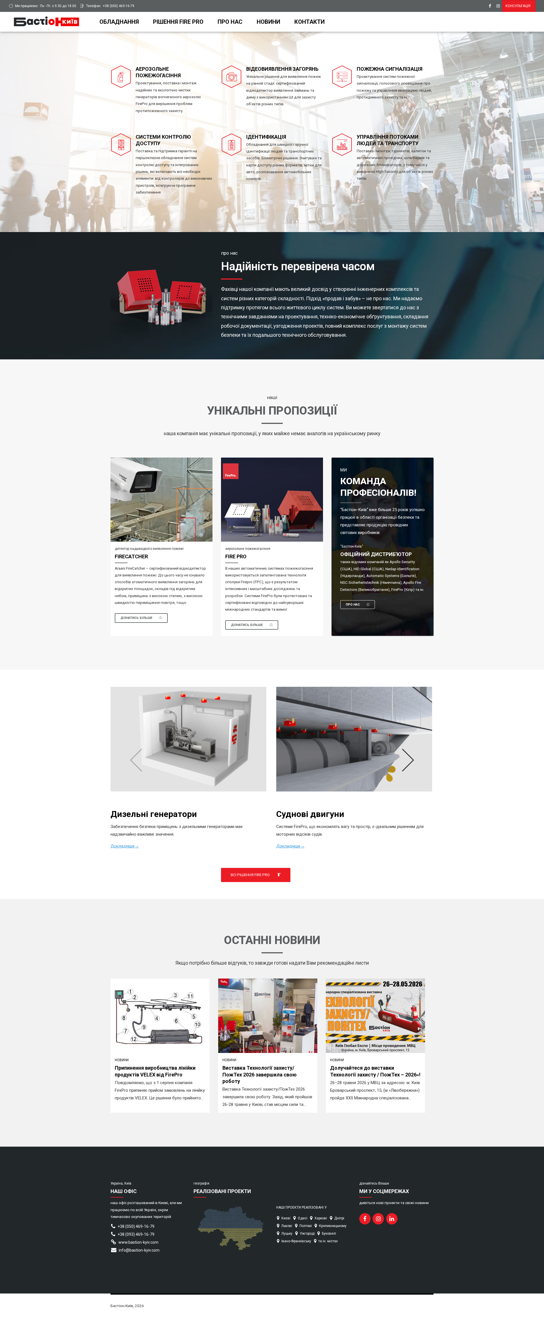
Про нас (230, 21)
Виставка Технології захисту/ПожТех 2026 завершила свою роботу (259, 1074)
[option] (272, 760)
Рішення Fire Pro (178, 21)
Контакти (309, 21)
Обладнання (119, 21)
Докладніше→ (124, 846)
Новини (268, 21)
